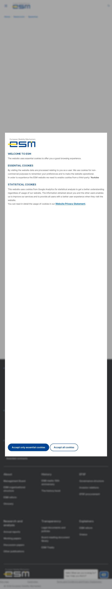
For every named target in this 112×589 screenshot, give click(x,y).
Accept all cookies (64, 447)
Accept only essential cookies (28, 447)
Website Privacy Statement (70, 203)
